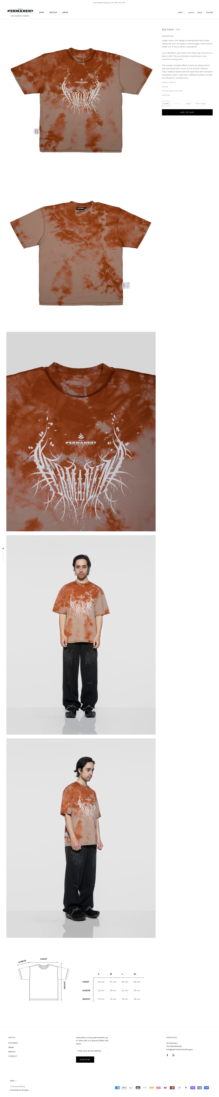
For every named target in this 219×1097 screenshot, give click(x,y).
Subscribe (85, 1059)
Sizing (165, 87)
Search (200, 12)
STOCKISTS (13, 1043)
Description (168, 36)
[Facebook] (167, 1055)
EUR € (180, 12)
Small (165, 103)
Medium (177, 103)
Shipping (166, 95)
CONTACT (12, 1056)
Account (191, 12)
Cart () (209, 12)
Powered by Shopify (19, 1090)
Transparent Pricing (172, 91)
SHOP (41, 12)
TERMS (11, 1047)
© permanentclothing (17, 1086)
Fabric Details (169, 82)
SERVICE (11, 1051)
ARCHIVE (53, 12)
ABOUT (65, 12)
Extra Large (201, 103)
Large (188, 103)
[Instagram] (173, 1055)
